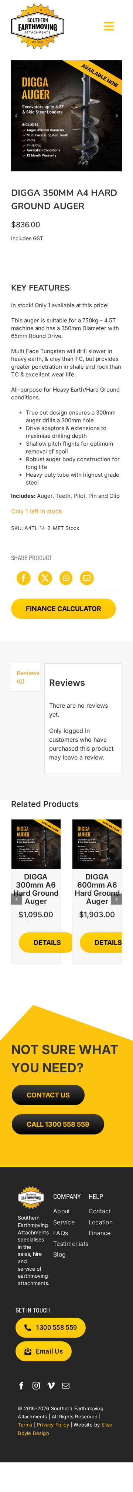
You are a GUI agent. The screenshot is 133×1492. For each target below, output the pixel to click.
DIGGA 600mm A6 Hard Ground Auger (97, 888)
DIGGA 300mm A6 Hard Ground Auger (35, 888)
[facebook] (21, 1385)
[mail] (65, 1385)
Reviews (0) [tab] (28, 677)
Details (47, 942)
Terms (25, 1425)
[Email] (87, 578)
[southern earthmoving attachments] (37, 6)
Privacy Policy (53, 1425)
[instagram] (36, 1385)
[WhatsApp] (66, 578)
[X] (45, 578)
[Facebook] (24, 578)
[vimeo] (51, 1385)
